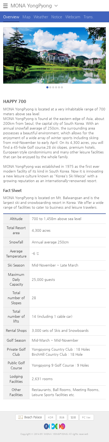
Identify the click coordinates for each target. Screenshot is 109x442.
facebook (47, 426)
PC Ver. (86, 417)
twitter (54, 426)
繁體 (73, 417)
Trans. (89, 17)
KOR (50, 417)
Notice (56, 17)
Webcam (72, 17)
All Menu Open (5, 6)
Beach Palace (33, 417)
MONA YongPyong (31, 5)
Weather (41, 17)
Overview (11, 17)
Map (26, 17)
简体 (62, 417)
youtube (62, 426)
